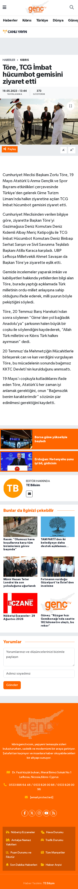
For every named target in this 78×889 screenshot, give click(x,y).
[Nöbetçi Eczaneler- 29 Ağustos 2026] (20, 603)
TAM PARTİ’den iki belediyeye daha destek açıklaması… (55, 543)
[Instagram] (39, 813)
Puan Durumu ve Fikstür (19, 854)
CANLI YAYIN (17, 32)
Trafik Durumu (54, 840)
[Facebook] (24, 813)
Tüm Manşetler (55, 852)
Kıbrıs (26, 20)
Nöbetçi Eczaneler (23, 832)
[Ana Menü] (4, 7)
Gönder (12, 685)
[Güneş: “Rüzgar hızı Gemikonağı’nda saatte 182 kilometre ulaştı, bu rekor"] (58, 603)
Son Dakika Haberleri (23, 864)
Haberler (10, 20)
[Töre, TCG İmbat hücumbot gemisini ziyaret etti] (39, 122)
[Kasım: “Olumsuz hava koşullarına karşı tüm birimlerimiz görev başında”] (20, 526)
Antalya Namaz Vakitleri (18, 842)
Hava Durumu (54, 832)
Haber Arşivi (54, 864)
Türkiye (42, 20)
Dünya (58, 20)
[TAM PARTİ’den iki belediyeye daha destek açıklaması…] (58, 526)
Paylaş (12, 149)
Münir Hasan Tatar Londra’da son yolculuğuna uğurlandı (19, 583)
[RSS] (53, 813)
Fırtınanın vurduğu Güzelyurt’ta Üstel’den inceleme (57, 583)
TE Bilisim (33, 485)
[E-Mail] (29, 494)
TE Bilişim (49, 883)
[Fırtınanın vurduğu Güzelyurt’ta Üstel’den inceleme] (58, 566)
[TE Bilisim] (13, 488)
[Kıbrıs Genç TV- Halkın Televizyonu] (37, 7)
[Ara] (71, 7)
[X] (32, 813)
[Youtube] (46, 813)
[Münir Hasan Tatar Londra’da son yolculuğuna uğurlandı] (20, 566)
